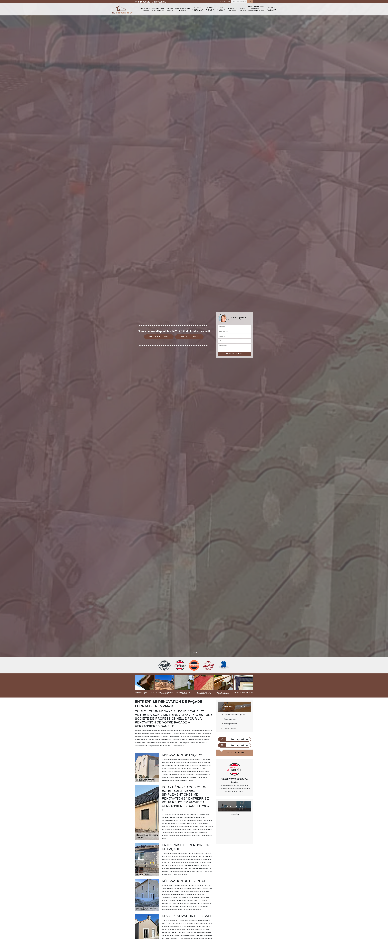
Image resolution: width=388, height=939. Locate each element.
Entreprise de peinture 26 (232, 9)
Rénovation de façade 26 (145, 9)
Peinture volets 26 (170, 9)
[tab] (194, 375)
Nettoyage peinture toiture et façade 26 (198, 9)
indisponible (144, 2)
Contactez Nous (189, 337)
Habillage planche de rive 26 (210, 9)
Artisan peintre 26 (242, 9)
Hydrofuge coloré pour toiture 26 (271, 9)
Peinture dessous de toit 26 (221, 9)
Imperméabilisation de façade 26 (182, 9)
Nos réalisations (159, 337)
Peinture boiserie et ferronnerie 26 (158, 9)
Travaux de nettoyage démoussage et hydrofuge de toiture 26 (256, 9)
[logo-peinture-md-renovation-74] (122, 9)
